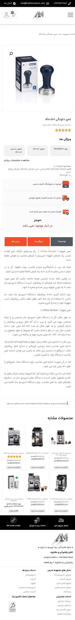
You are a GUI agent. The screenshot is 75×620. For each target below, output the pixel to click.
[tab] (62, 241)
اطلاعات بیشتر (14, 511)
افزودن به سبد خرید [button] (61, 467)
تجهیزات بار (64, 34)
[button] (11, 53)
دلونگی (16, 169)
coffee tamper (48, 251)
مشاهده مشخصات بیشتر (16, 160)
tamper (63, 169)
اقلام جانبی (45, 169)
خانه (73, 34)
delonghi (55, 169)
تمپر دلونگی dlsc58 (30, 169)
